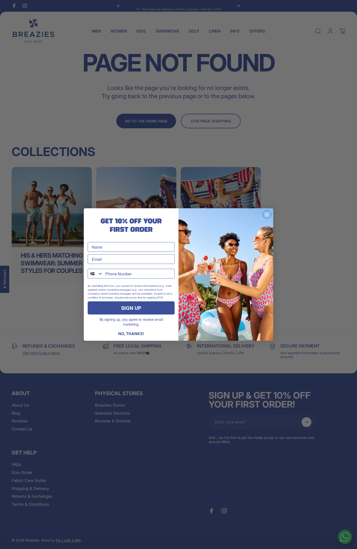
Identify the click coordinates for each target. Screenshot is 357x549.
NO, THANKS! (131, 333)
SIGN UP (131, 307)
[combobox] (95, 273)
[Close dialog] (267, 214)
